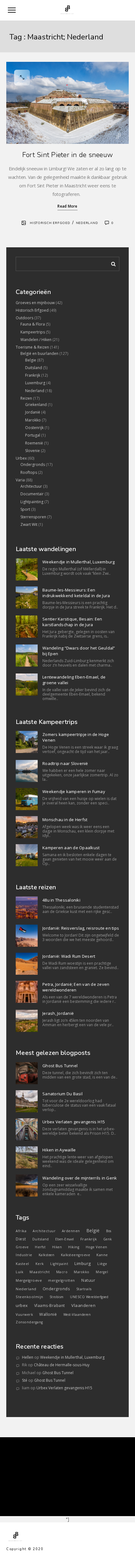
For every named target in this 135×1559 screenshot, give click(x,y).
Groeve (22, 1247)
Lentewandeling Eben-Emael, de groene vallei (73, 679)
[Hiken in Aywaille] (27, 1157)
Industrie (24, 1254)
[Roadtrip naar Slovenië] (27, 771)
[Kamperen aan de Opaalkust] (27, 855)
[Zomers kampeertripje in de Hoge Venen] (27, 742)
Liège (102, 1263)
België (93, 1230)
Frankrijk (32, 375)
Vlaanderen (83, 1305)
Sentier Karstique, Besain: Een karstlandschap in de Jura (72, 621)
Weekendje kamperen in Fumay (73, 791)
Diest (21, 1238)
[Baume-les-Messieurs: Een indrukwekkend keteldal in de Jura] (27, 597)
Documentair (32, 494)
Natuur (88, 1280)
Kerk (39, 1264)
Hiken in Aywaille (59, 1150)
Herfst (40, 1247)
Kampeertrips (32, 332)
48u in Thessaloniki (61, 900)
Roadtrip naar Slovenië (65, 763)
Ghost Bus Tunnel (60, 1065)
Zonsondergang (29, 1322)
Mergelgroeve (29, 1280)
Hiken (57, 1247)
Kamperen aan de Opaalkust (71, 847)
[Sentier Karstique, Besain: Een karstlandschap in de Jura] (27, 626)
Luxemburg (35, 382)
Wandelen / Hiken (35, 339)
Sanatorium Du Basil (62, 1094)
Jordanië (32, 412)
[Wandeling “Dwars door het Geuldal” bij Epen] (27, 655)
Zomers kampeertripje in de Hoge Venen (75, 737)
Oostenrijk (34, 427)
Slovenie (32, 450)
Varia (20, 480)
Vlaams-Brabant (49, 1305)
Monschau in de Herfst (64, 819)
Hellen (27, 1357)
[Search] (111, 263)
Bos (108, 1231)
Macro (62, 1272)
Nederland (87, 223)
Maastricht (40, 1271)
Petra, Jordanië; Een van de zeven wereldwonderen (75, 987)
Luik (19, 1271)
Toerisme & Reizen (32, 347)
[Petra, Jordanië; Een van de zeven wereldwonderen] (27, 992)
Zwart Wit (28, 524)
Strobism (57, 1297)
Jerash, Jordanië (58, 1013)
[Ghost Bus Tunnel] (27, 1073)
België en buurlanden (39, 353)
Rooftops (28, 472)
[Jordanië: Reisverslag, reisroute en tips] (27, 936)
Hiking (73, 1247)
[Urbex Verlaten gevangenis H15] (27, 1129)
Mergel (102, 1272)
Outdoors (24, 318)
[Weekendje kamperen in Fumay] (27, 799)
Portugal (32, 435)
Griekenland (36, 404)
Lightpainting (31, 501)
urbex (22, 1305)
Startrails (84, 1289)
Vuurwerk (24, 1314)
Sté (24, 1380)
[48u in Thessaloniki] (27, 908)
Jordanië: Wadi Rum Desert (68, 956)
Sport (25, 509)
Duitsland (33, 367)
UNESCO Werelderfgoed (89, 1297)
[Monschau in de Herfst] (27, 827)
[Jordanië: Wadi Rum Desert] (27, 964)
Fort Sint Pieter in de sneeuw (67, 155)
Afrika (21, 1231)
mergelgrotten (61, 1280)
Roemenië (34, 443)
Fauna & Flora (32, 324)
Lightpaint (59, 1264)
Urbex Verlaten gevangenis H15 (73, 1122)
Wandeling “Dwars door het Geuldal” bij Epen (78, 650)
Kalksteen (47, 1255)
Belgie (30, 360)
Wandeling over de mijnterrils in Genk (79, 1178)
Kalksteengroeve (75, 1255)
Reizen (26, 398)
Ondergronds (32, 464)
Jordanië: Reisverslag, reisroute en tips (80, 928)
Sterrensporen (33, 517)
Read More (67, 206)
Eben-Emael (64, 1239)
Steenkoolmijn (29, 1296)
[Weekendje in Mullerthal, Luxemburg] (27, 569)
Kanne (102, 1254)
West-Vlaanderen (77, 1314)
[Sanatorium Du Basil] (27, 1101)
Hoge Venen (96, 1247)
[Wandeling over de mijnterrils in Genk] (27, 1185)
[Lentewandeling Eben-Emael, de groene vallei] (27, 685)
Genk (107, 1239)
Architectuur (31, 486)
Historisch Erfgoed (50, 223)
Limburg (82, 1263)
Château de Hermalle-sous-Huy (61, 1365)
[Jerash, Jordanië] (27, 1021)
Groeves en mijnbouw (35, 302)
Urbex (21, 458)
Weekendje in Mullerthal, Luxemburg (78, 562)
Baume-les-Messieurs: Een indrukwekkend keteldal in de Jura (76, 592)
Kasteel (22, 1263)
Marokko (33, 420)
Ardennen (71, 1230)
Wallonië (48, 1314)
